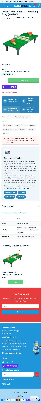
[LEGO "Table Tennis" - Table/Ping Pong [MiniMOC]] (12, 259)
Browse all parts (10, 192)
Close (20, 379)
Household (32, 125)
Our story (22, 192)
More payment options (9, 92)
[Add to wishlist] (20, 250)
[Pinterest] (7, 362)
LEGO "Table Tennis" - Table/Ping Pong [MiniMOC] (12, 273)
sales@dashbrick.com (13, 353)
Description (8, 206)
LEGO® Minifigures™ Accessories (19, 117)
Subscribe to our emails (10, 370)
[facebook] (12, 362)
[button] (2, 1)
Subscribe (20, 312)
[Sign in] (30, 5)
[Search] (7, 5)
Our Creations (9, 196)
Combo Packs (7, 125)
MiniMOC (23, 129)
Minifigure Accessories (10, 129)
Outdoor (32, 129)
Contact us (21, 196)
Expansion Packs (20, 125)
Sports (5, 133)
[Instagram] (3, 362)
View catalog (3, 6)
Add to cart (24, 80)
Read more (32, 1)
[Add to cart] (15, 282)
